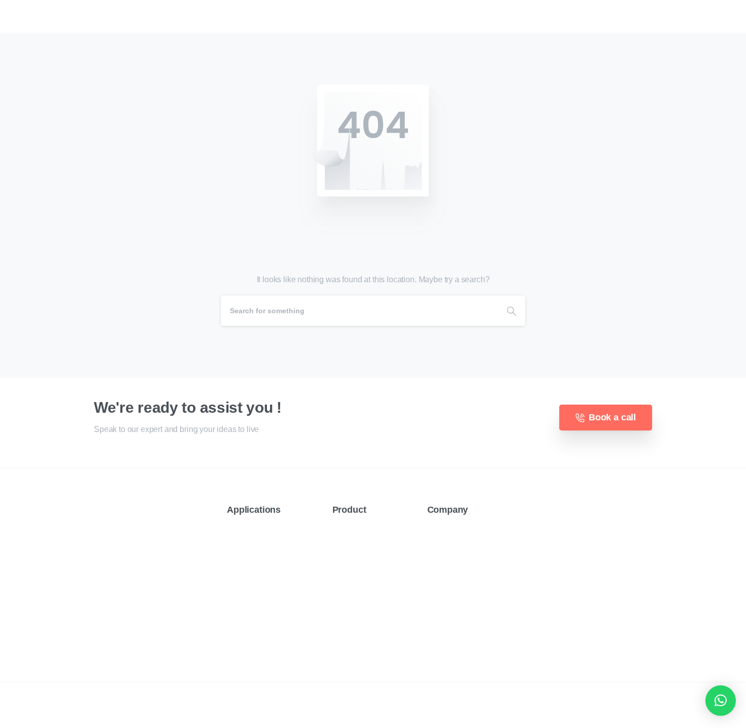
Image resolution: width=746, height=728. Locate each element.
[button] (720, 700)
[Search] (511, 310)
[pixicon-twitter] (119, 612)
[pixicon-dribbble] (160, 612)
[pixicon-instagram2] (139, 612)
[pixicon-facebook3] (99, 612)
